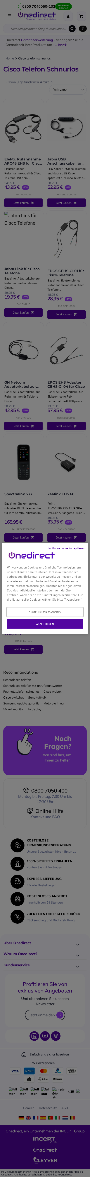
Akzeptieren (45, 623)
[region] (45, 588)
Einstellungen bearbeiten (45, 612)
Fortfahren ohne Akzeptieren (66, 548)
